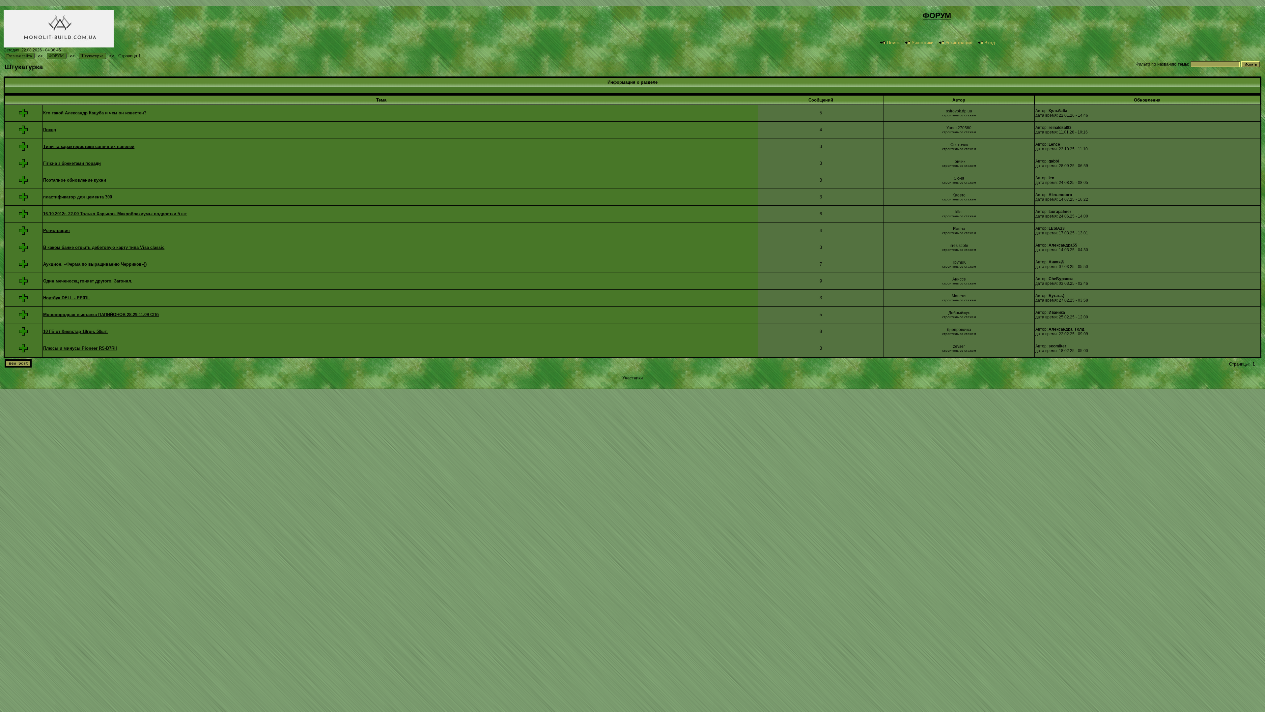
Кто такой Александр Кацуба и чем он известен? (95, 112)
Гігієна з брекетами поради (72, 163)
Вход (989, 42)
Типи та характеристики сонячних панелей (88, 146)
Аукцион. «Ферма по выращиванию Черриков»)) (95, 264)
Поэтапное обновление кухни (74, 180)
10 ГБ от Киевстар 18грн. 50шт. (75, 331)
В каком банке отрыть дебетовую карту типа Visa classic (103, 247)
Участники (923, 42)
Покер (49, 129)
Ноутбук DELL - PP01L (66, 297)
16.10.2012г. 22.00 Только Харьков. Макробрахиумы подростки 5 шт (115, 213)
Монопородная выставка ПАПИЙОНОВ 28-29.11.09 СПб (101, 314)
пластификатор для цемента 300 (77, 196)
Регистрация (958, 42)
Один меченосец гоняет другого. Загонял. (87, 281)
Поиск (893, 42)
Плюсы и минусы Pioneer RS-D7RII (80, 348)
